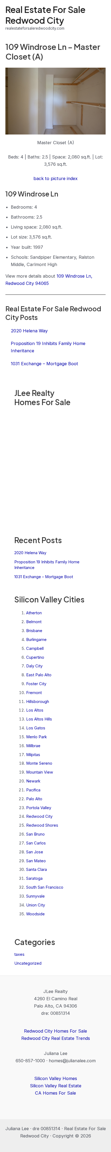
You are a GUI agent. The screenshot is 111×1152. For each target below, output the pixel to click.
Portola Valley (38, 807)
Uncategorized (27, 963)
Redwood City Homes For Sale (55, 1031)
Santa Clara (36, 869)
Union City (35, 905)
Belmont (33, 621)
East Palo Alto (38, 674)
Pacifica (33, 790)
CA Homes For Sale (55, 1093)
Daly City (34, 666)
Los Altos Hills (39, 719)
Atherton (34, 613)
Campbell (35, 648)
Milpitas (33, 754)
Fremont (34, 692)
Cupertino (35, 657)
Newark (33, 781)
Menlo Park (36, 736)
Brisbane (34, 630)
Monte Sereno (39, 763)
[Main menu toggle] (99, 18)
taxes (19, 954)
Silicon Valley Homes (55, 1078)
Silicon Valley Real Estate (55, 1085)
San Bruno (35, 834)
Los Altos (34, 710)
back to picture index (55, 178)
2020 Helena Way (30, 552)
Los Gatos (35, 728)
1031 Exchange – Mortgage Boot (43, 576)
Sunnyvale (35, 896)
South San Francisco (44, 887)
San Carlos (36, 843)
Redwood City (39, 816)
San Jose (34, 852)
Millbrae (33, 745)
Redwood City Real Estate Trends (55, 1038)
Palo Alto (34, 798)
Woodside (35, 914)
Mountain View (39, 772)
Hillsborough (37, 701)
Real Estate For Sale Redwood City (45, 14)
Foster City (36, 683)
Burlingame (36, 639)
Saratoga (34, 878)
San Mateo (36, 860)
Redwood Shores (42, 825)
